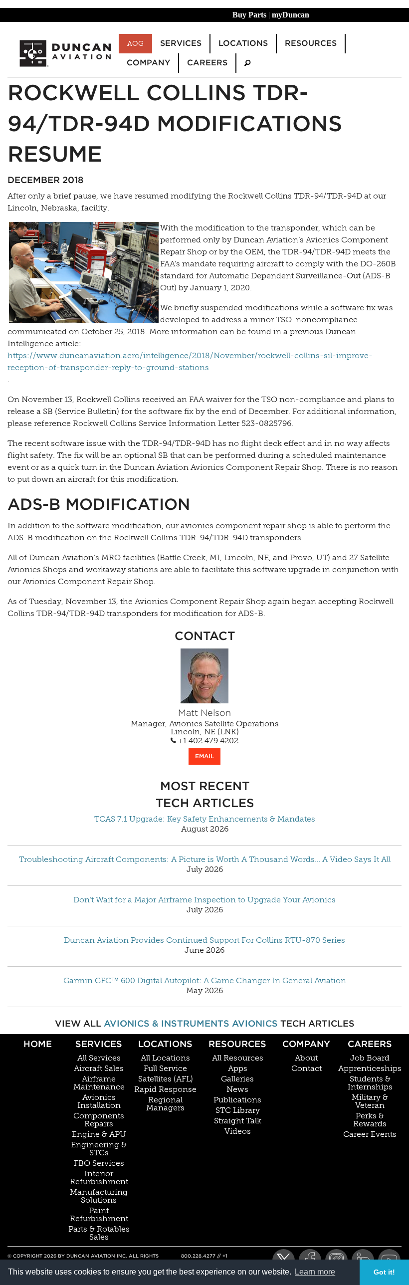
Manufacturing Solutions (99, 1196)
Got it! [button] (384, 1272)
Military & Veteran (370, 1101)
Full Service (165, 1068)
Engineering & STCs (99, 1149)
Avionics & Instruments (166, 1023)
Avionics (255, 1023)
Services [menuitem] (181, 43)
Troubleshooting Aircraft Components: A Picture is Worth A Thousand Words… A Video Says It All (205, 859)
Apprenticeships (370, 1068)
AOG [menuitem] (135, 43)
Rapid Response (165, 1089)
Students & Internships (370, 1083)
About (306, 1058)
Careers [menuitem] (207, 62)
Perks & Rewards (370, 1120)
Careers (370, 1044)
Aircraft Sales (99, 1068)
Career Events (370, 1134)
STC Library (237, 1110)
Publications (237, 1100)
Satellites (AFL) (165, 1079)
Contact (306, 1068)
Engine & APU (99, 1134)
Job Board (370, 1058)
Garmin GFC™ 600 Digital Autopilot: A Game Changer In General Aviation (204, 981)
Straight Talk (237, 1121)
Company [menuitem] (148, 62)
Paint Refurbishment (99, 1215)
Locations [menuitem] (243, 43)
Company (306, 1044)
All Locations (165, 1058)
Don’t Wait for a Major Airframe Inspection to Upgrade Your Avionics (204, 900)
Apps (237, 1068)
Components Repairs (98, 1120)
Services (98, 1044)
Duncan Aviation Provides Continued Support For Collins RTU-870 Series (204, 940)
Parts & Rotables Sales (99, 1233)
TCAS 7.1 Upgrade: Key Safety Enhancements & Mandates (204, 819)
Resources (237, 1044)
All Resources (237, 1058)
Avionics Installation (99, 1101)
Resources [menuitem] (311, 43)
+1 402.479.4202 (207, 740)
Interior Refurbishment (99, 1178)
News (237, 1089)
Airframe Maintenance (99, 1083)
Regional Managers (165, 1104)
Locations (165, 1044)
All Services (99, 1058)
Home (37, 1044)
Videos (237, 1131)
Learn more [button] (315, 1272)
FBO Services (99, 1163)
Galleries (237, 1079)
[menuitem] (247, 63)
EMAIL (204, 756)
